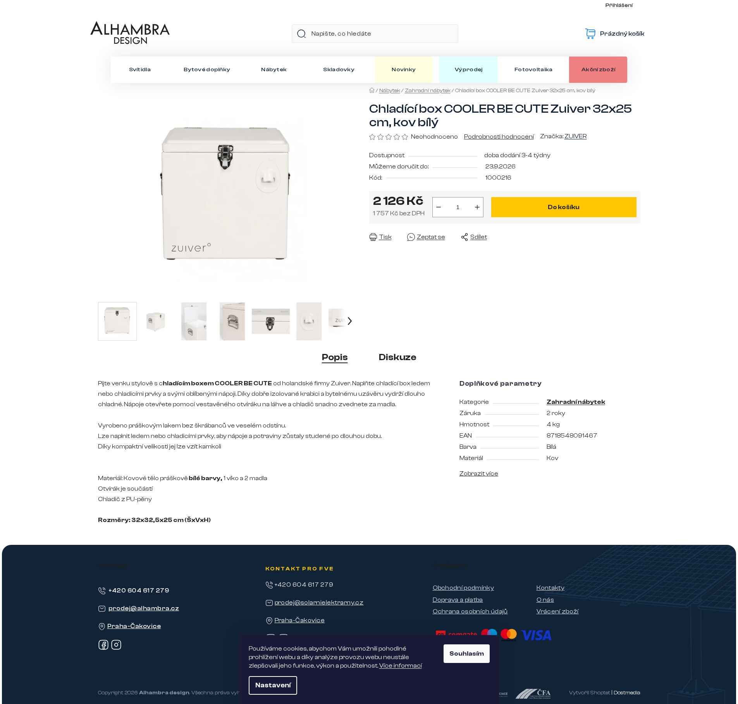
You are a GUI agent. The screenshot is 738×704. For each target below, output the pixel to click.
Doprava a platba (458, 599)
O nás (545, 599)
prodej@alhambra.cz (143, 608)
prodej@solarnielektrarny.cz (319, 602)
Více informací (400, 665)
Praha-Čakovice (134, 626)
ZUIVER (575, 136)
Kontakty (551, 587)
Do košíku (564, 207)
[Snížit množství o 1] (438, 207)
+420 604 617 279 (138, 590)
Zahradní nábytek (576, 401)
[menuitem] (140, 70)
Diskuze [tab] (397, 357)
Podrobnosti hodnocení (499, 136)
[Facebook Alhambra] (103, 648)
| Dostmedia (625, 693)
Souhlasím (466, 653)
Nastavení (273, 685)
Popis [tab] (335, 357)
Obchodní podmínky (463, 587)
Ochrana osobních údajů (470, 611)
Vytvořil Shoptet (589, 693)
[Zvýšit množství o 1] (477, 207)
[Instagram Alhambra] (116, 648)
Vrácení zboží (558, 611)
